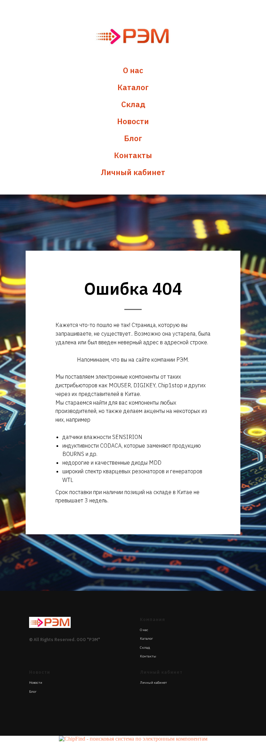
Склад (133, 104)
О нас (133, 70)
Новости (133, 121)
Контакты (133, 155)
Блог (133, 138)
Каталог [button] (133, 87)
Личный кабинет (133, 172)
